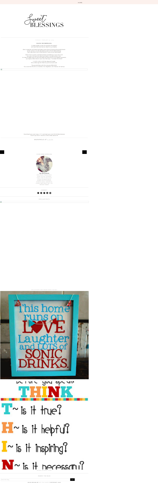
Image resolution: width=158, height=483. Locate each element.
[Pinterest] (44, 193)
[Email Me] (50, 193)
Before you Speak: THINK (44, 470)
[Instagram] (47, 193)
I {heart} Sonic (44, 379)
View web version (44, 154)
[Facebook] (38, 193)
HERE (40, 134)
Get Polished (44, 482)
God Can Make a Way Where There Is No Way (44, 289)
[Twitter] (41, 193)
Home (44, 151)
